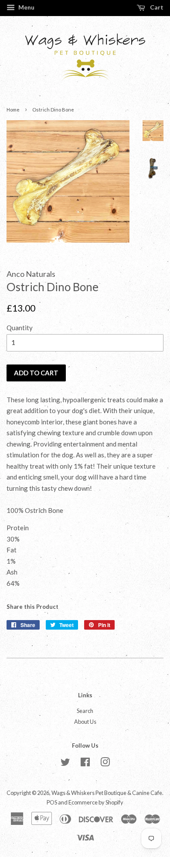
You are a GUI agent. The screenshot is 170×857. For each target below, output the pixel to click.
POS (52, 802)
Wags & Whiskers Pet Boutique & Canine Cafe (106, 792)
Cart (156, 7)
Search (85, 710)
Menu (25, 7)
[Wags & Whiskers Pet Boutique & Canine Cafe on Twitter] (65, 763)
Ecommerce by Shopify (95, 802)
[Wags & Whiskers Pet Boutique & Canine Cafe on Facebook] (85, 763)
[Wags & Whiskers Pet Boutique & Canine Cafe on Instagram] (105, 763)
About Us (85, 721)
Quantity (20, 328)
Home (13, 109)
